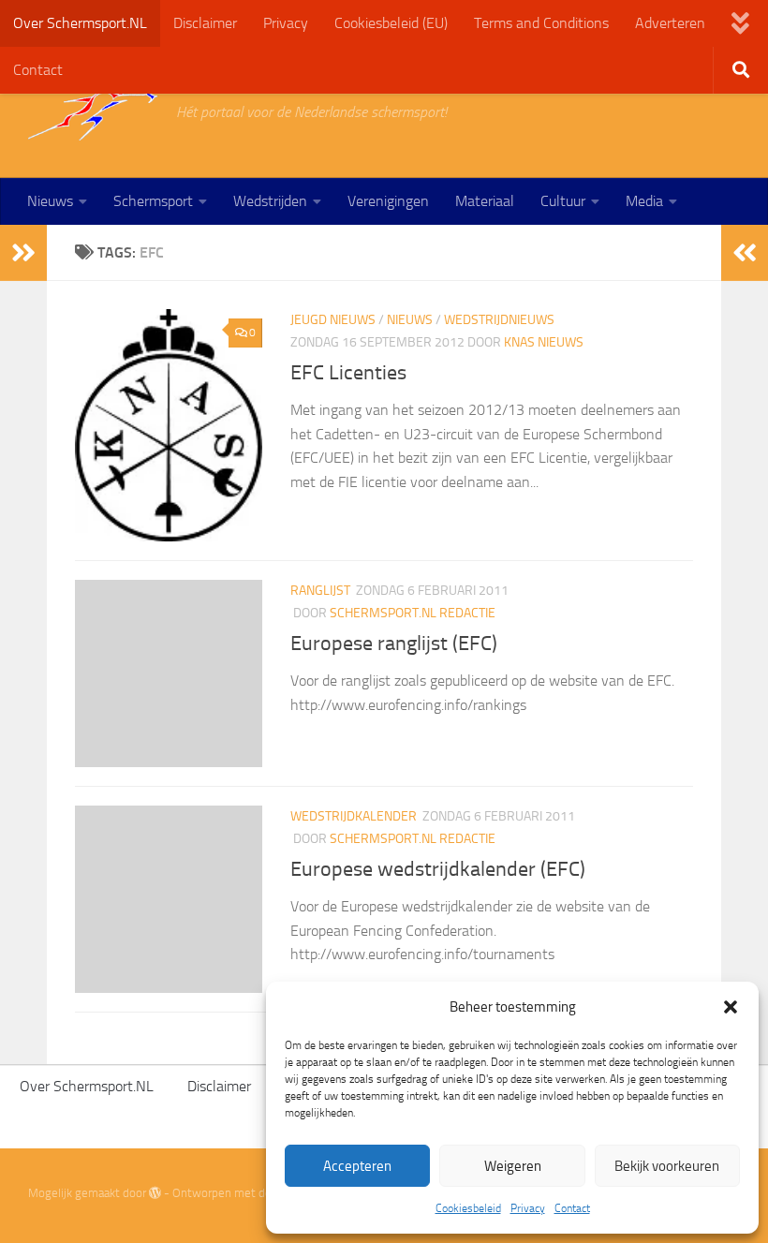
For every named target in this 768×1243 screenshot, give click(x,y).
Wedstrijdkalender (353, 816)
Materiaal (484, 201)
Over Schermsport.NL (80, 23)
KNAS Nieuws (543, 342)
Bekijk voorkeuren (666, 1166)
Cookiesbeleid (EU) (391, 23)
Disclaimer (205, 23)
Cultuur (562, 201)
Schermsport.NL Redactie (412, 613)
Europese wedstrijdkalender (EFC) (437, 869)
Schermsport (153, 201)
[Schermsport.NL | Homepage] (92, 112)
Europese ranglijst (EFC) (393, 643)
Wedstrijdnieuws (499, 320)
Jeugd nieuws (333, 320)
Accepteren (357, 1166)
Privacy (527, 1208)
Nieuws (50, 201)
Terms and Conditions (541, 23)
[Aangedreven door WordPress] (155, 1193)
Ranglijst (320, 591)
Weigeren (512, 1166)
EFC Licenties (348, 373)
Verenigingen (388, 201)
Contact (572, 1208)
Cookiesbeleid (468, 1208)
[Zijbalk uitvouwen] (23, 253)
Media (644, 201)
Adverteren (670, 23)
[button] (730, 1007)
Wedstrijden (270, 201)
